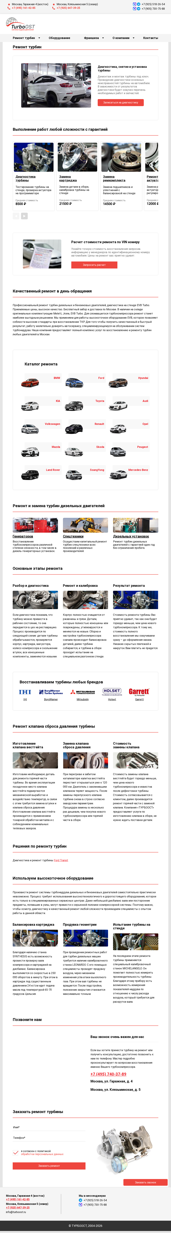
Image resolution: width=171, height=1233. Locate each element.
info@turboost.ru (16, 1212)
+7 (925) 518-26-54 (153, 4)
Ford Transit (61, 860)
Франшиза (91, 38)
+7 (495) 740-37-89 (108, 1074)
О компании (121, 38)
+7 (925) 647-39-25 (68, 7)
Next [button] (24, 216)
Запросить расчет (94, 264)
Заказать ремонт (49, 1165)
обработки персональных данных (42, 1154)
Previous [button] (16, 216)
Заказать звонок (145, 1182)
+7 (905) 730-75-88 (153, 8)
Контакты (150, 38)
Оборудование (59, 38)
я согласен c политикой (42, 1153)
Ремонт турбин (24, 38)
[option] (34, 176)
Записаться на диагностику (120, 102)
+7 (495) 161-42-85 (23, 7)
